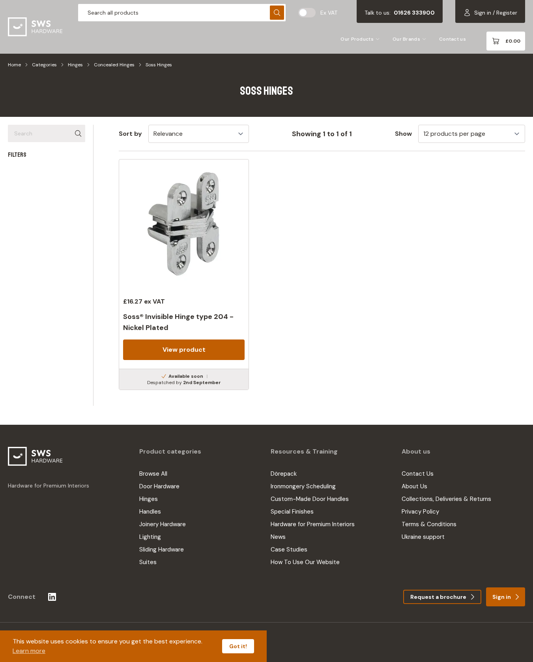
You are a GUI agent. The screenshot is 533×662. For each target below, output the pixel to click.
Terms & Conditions (429, 524)
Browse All (153, 474)
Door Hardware (159, 486)
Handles (150, 512)
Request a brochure (438, 596)
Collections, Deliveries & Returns (446, 499)
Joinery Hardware (162, 524)
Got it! (238, 646)
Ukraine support (423, 537)
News (278, 537)
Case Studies (289, 549)
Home (14, 65)
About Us (414, 486)
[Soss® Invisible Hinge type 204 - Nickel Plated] (184, 274)
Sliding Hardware (161, 549)
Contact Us (418, 474)
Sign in (501, 596)
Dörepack (284, 474)
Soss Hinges (159, 65)
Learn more (29, 651)
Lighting (150, 537)
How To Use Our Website (305, 562)
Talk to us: (400, 12)
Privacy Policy (420, 512)
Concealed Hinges (114, 65)
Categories (44, 65)
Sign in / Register (495, 12)
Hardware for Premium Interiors (313, 524)
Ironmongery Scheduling (303, 486)
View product (184, 349)
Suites (148, 562)
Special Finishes (292, 512)
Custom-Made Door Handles (310, 499)
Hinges (75, 65)
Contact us (452, 39)
